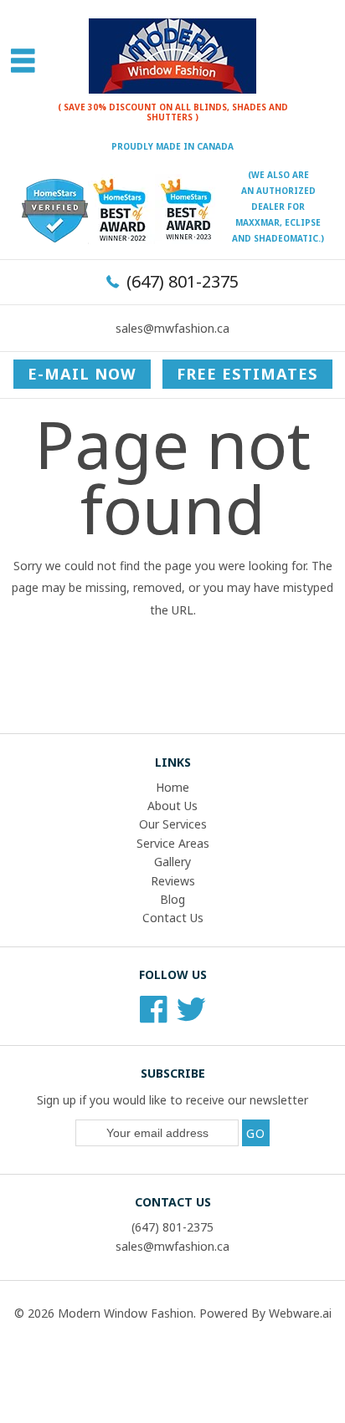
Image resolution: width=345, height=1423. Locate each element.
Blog (172, 899)
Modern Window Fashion (125, 1313)
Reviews (173, 881)
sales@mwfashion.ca (172, 328)
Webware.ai (300, 1313)
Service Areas (172, 843)
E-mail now (82, 374)
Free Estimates (247, 374)
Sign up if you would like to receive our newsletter (172, 1100)
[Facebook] (153, 1014)
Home (172, 787)
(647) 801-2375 (182, 281)
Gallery (172, 862)
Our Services (173, 824)
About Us (172, 806)
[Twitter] (191, 1014)
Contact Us (172, 918)
